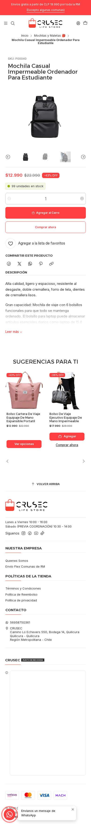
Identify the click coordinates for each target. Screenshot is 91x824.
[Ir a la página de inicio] (45, 23)
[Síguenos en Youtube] (36, 533)
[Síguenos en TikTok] (42, 533)
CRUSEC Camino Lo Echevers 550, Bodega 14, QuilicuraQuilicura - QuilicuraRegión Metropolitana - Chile (44, 633)
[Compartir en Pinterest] (40, 264)
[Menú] (6, 23)
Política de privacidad (21, 600)
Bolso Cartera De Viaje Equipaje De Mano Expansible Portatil (23, 417)
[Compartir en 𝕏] (19, 264)
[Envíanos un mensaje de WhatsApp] (9, 814)
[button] (45, 723)
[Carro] (85, 23)
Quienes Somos (16, 560)
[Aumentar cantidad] (82, 198)
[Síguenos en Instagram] (23, 533)
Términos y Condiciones (23, 588)
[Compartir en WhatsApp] (30, 264)
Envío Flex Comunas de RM (25, 566)
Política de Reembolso (21, 594)
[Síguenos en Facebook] (30, 533)
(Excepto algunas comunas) (46, 10)
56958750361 (20, 622)
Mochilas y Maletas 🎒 (50, 35)
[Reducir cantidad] (9, 198)
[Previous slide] (8, 157)
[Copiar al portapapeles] (51, 264)
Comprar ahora (67, 445)
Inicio (24, 35)
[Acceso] (78, 23)
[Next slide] (82, 157)
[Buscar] (13, 23)
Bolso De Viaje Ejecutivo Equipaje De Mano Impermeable (65, 417)
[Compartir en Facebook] (9, 264)
